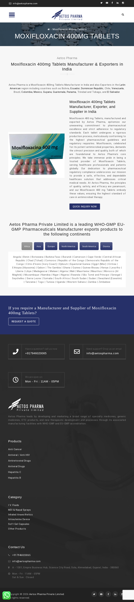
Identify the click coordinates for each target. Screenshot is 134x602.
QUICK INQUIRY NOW (85, 206)
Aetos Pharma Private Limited (46, 594)
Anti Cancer (15, 449)
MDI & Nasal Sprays (19, 509)
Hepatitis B (14, 477)
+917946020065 (21, 555)
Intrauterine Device (19, 519)
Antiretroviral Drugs (19, 460)
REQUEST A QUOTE (24, 321)
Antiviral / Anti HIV (19, 455)
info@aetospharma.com (25, 3)
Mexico (38, 92)
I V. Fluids (13, 505)
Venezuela (118, 88)
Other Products (17, 528)
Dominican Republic (92, 88)
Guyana (47, 92)
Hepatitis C (14, 472)
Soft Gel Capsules (18, 524)
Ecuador (75, 88)
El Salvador (113, 92)
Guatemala (59, 92)
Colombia (26, 92)
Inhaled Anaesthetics (20, 514)
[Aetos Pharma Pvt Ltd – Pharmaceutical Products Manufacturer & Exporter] (67, 14)
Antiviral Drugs (16, 466)
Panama (71, 92)
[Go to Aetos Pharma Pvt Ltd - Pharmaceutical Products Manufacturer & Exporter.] (49, 29)
